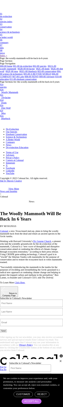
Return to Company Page (9, 294)
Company (10, 142)
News (8, 145)
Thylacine (5, 96)
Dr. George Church (42, 241)
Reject (42, 394)
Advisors (10, 155)
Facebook (10, 168)
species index (6, 20)
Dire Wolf (5, 106)
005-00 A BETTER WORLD (37, 74)
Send (3, 331)
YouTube (10, 173)
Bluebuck (5, 117)
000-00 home (6, 66)
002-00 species (39, 66)
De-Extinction (12, 129)
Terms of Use (12, 152)
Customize (23, 394)
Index (3, 55)
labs (2, 46)
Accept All (31, 401)
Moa (3, 111)
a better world (6, 36)
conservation (6, 25)
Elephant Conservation (16, 134)
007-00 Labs (18, 76)
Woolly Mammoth (9, 91)
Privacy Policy (12, 157)
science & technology (10, 30)
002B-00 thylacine (26, 68)
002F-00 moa (12, 71)
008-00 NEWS (32, 76)
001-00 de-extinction (22, 66)
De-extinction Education (17, 147)
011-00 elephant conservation (23, 79)
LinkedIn (10, 170)
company (4, 41)
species (3, 85)
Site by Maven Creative (11, 181)
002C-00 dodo (43, 68)
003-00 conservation (46, 71)
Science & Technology (16, 137)
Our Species (11, 131)
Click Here (20, 282)
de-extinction (6, 15)
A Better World (13, 139)
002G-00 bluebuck (28, 71)
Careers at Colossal (15, 160)
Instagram (10, 163)
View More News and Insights (9, 190)
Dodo (3, 101)
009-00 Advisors (47, 76)
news (2, 51)
